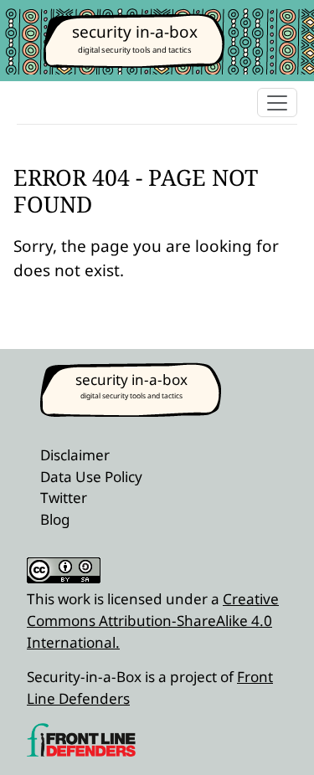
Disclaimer (75, 454)
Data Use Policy (91, 476)
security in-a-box (135, 32)
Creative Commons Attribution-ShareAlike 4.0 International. (153, 620)
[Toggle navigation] (277, 102)
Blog (55, 519)
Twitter (63, 497)
